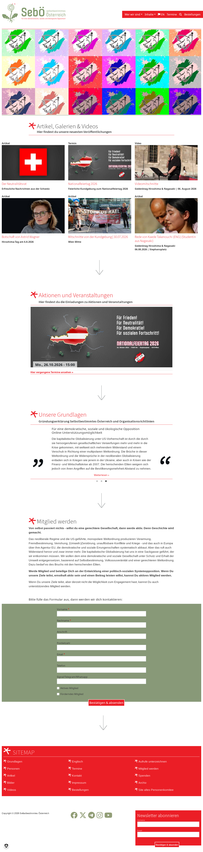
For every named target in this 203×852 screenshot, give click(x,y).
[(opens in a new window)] (74, 817)
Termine (172, 14)
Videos (11, 789)
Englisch (77, 761)
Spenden (144, 775)
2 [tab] (101, 481)
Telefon (61, 665)
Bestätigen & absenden (106, 703)
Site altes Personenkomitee (156, 789)
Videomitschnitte (146, 184)
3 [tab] (105, 481)
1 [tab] (97, 481)
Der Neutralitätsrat (14, 184)
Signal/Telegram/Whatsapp (72, 676)
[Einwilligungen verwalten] (6, 845)
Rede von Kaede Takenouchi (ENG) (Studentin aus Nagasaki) (165, 239)
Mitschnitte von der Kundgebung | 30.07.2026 (98, 237)
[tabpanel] (101, 451)
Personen (13, 768)
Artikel (11, 775)
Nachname (63, 620)
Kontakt (77, 775)
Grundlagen (14, 761)
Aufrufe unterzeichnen (153, 761)
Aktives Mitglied (69, 688)
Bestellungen (192, 14)
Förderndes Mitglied (71, 694)
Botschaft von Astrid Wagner (21, 237)
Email (60, 654)
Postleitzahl (63, 643)
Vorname (62, 609)
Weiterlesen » (101, 473)
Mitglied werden (149, 768)
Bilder (10, 782)
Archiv (143, 782)
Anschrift (62, 631)
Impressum (79, 782)
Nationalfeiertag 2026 (82, 184)
